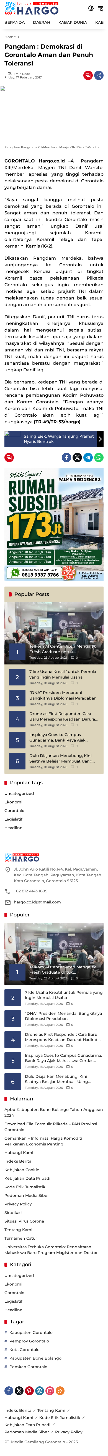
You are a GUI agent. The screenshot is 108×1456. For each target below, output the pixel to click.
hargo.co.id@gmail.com (37, 902)
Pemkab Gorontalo (28, 1366)
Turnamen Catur (20, 1238)
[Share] (99, 75)
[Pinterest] (29, 1390)
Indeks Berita (17, 1161)
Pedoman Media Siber (26, 1195)
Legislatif (13, 819)
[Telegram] (88, 457)
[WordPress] (39, 1390)
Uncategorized (19, 793)
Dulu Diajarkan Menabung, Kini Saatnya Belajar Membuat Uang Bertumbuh (60, 758)
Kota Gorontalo (24, 1349)
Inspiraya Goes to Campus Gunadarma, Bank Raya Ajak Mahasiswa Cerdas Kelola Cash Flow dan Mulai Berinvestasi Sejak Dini (63, 737)
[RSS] (60, 1390)
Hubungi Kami (18, 1152)
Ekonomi (13, 802)
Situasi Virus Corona (24, 1221)
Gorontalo (14, 810)
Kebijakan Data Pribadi (27, 1178)
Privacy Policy (18, 1204)
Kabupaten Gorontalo (31, 1332)
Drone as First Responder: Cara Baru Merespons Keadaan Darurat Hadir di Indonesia (63, 716)
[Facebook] (66, 457)
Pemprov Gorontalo (29, 1341)
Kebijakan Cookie (21, 1169)
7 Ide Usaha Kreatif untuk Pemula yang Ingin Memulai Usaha (62, 674)
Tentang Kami (18, 1229)
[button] (91, 8)
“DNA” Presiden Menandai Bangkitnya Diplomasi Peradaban (63, 695)
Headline (13, 827)
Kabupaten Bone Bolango (35, 1358)
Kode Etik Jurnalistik (24, 1186)
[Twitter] (77, 457)
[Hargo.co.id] (31, 8)
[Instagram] (49, 1390)
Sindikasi (13, 1212)
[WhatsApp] (99, 457)
